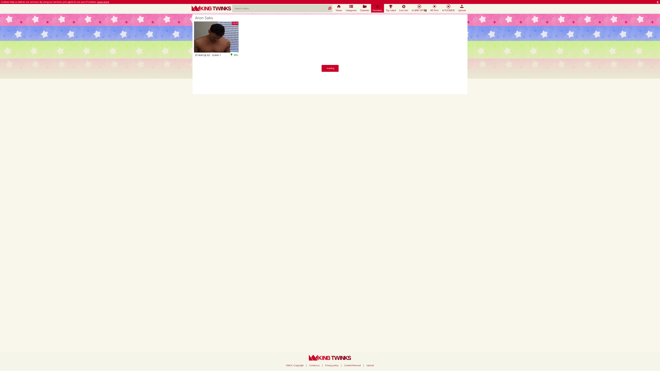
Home (339, 10)
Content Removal (352, 365)
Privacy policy (331, 365)
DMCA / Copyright (295, 365)
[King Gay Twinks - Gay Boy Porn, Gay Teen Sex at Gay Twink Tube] (212, 8)
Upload (462, 10)
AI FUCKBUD (448, 10)
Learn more (103, 1)
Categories (351, 10)
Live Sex (403, 10)
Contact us (314, 365)
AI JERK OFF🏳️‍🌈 (419, 10)
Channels (364, 10)
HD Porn (434, 10)
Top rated (391, 10)
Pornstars (377, 10)
